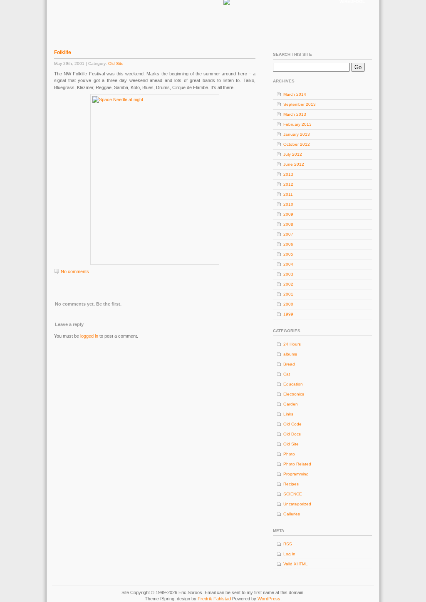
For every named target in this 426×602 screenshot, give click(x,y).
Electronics (293, 394)
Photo (289, 454)
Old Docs (292, 434)
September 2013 (299, 104)
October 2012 (296, 144)
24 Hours (292, 344)
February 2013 (297, 124)
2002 (288, 284)
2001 (288, 294)
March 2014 (294, 94)
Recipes (291, 484)
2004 (288, 264)
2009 (288, 214)
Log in (289, 554)
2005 (288, 254)
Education (293, 384)
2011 (288, 194)
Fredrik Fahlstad (215, 598)
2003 (288, 274)
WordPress (269, 598)
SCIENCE (292, 494)
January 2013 (296, 134)
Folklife (62, 52)
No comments (75, 271)
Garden (290, 404)
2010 (288, 204)
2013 (288, 174)
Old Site (116, 63)
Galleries (291, 514)
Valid (295, 564)
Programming (296, 474)
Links (288, 414)
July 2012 (292, 154)
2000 (288, 304)
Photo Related (297, 464)
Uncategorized (297, 504)
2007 (288, 234)
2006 (288, 244)
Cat (286, 374)
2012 (288, 184)
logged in (89, 335)
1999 (288, 314)
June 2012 (293, 164)
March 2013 (294, 114)
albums (290, 354)
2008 (288, 224)
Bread (289, 364)
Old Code (292, 424)
